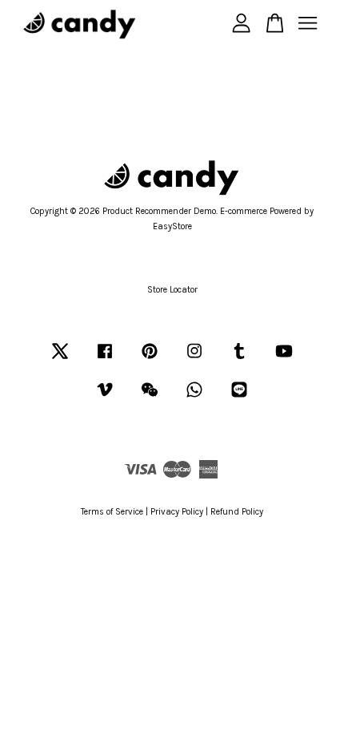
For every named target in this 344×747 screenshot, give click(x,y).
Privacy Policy (176, 512)
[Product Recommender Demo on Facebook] (105, 359)
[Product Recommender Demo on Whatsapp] (194, 398)
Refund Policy (236, 512)
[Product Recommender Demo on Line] (239, 398)
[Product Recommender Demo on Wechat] (149, 398)
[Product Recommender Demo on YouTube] (284, 359)
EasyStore (172, 226)
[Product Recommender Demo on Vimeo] (105, 398)
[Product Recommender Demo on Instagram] (194, 359)
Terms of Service (112, 512)
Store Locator (172, 290)
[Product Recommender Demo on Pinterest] (149, 359)
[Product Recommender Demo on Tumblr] (239, 359)
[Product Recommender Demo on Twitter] (60, 359)
